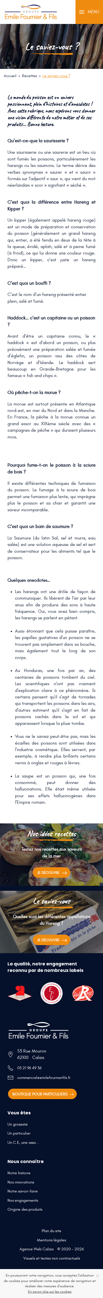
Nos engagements (23, 1200)
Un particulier (19, 1133)
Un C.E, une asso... (23, 1142)
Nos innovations (21, 1182)
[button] (89, 12)
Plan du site (51, 1231)
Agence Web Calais (37, 1249)
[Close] (97, 1276)
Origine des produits (25, 1209)
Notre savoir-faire (23, 1191)
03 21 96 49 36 (29, 1068)
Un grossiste (18, 1124)
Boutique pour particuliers (40, 1094)
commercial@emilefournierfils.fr (43, 1077)
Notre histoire (19, 1173)
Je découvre (48, 873)
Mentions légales (51, 1240)
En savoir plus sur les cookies (50, 1292)
